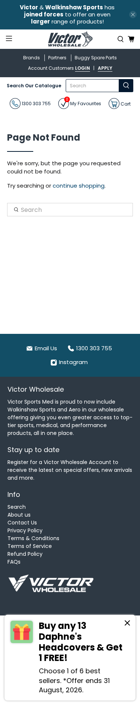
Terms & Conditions (33, 538)
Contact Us (22, 522)
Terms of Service (29, 546)
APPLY (105, 68)
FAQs (14, 561)
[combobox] (92, 85)
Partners (57, 57)
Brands (31, 57)
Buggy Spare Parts (96, 57)
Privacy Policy (25, 530)
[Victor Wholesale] (70, 39)
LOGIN (82, 68)
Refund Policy (25, 554)
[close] (133, 14)
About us (19, 514)
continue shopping (79, 185)
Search (16, 507)
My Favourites (83, 102)
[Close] (127, 624)
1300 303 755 (36, 103)
